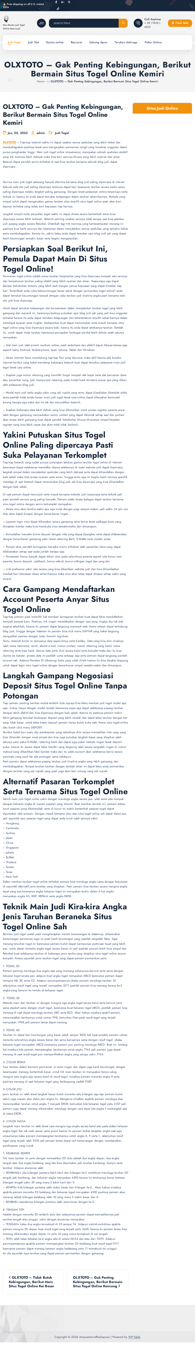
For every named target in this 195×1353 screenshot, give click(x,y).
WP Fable (134, 1337)
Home (41, 81)
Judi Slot (33, 42)
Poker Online (153, 42)
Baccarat (76, 42)
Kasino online (54, 42)
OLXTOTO (9, 142)
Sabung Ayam (98, 42)
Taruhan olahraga (126, 42)
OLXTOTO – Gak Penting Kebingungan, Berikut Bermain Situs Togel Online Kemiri (104, 81)
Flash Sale (181, 23)
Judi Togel (14, 42)
